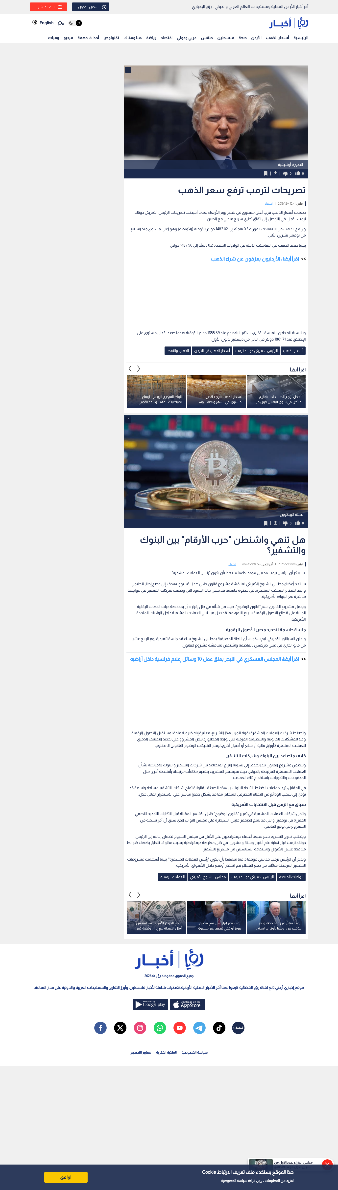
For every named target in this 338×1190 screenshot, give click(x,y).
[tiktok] (219, 1028)
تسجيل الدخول (88, 7)
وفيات (53, 38)
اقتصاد (166, 38)
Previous (139, 368)
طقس (207, 38)
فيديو (68, 38)
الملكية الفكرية (166, 1052)
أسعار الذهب (277, 38)
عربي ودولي (186, 38)
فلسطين (225, 38)
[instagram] (140, 1028)
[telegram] (199, 1028)
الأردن (256, 38)
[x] (120, 1028)
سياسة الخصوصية (234, 1181)
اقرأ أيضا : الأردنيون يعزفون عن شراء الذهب (255, 258)
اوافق (66, 1177)
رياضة (151, 38)
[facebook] (100, 1028)
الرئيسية (300, 38)
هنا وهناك (132, 38)
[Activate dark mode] (75, 23)
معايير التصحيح (140, 1052)
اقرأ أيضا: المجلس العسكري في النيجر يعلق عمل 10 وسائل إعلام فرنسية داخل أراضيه (214, 659)
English (46, 23)
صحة (243, 38)
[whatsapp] (160, 1028)
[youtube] (179, 1028)
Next (130, 368)
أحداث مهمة (88, 38)
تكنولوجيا (111, 38)
